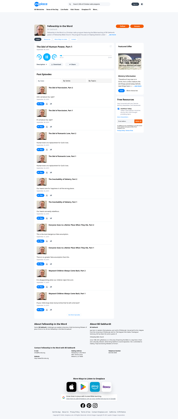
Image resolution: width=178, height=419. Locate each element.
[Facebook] (83, 405)
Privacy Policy (75, 412)
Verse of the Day (52, 9)
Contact (73, 39)
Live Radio (64, 9)
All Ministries (39, 9)
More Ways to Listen (61, 39)
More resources (132, 91)
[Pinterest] (89, 405)
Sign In (135, 4)
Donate (137, 26)
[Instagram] (95, 405)
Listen (38, 39)
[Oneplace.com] (40, 4)
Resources (47, 39)
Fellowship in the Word (59, 26)
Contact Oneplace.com (100, 412)
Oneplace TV (86, 9)
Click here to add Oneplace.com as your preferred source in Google (91, 399)
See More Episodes (74, 315)
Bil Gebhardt (52, 29)
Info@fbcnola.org (39, 353)
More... (95, 9)
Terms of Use (85, 412)
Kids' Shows (75, 9)
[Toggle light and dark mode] (142, 4)
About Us (65, 412)
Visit (121, 91)
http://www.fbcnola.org (41, 358)
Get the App (56, 412)
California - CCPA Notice (117, 412)
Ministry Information (127, 76)
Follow (122, 26)
